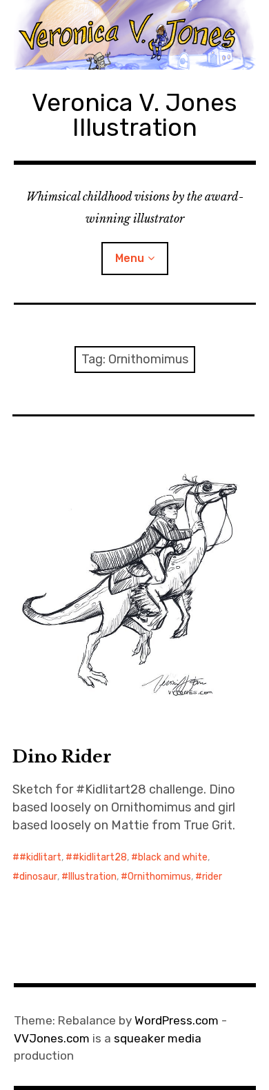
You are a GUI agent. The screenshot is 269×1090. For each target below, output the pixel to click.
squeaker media (157, 1038)
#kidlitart (40, 857)
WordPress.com (176, 1020)
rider (212, 876)
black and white (173, 857)
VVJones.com (52, 1038)
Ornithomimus (159, 876)
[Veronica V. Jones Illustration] (135, 35)
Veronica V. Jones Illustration (134, 115)
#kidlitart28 (99, 857)
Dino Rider (62, 757)
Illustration (92, 876)
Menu (129, 258)
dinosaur (38, 876)
